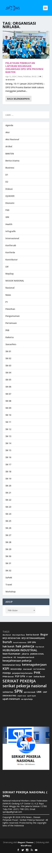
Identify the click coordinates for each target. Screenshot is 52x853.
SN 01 (8, 351)
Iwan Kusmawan (11, 653)
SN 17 (8, 464)
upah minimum (11, 698)
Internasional (12, 238)
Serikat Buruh (39, 677)
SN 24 (8, 514)
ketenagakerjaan (34, 664)
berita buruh (32, 634)
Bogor (44, 634)
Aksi (7, 132)
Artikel (8, 146)
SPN (18, 691)
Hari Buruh (40, 647)
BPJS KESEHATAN (11, 638)
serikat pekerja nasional (25, 685)
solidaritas (8, 692)
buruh (7, 642)
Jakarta (25, 654)
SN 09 (8, 408)
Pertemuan (11, 323)
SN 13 (8, 436)
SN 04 (8, 372)
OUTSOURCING (39, 669)
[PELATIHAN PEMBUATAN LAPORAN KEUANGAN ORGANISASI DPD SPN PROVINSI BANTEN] (26, 45)
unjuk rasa (21, 696)
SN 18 (8, 471)
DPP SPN (32, 642)
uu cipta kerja (26, 699)
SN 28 (8, 542)
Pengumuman (12, 316)
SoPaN (8, 577)
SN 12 (8, 429)
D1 (6, 174)
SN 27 (8, 535)
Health (8, 224)
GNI (7, 217)
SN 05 (8, 379)
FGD (7, 210)
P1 (6, 302)
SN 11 (8, 422)
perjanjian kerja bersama (22, 673)
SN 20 (8, 485)
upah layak (31, 696)
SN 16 (8, 457)
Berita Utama (12, 160)
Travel (8, 584)
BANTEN (9, 153)
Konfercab (10, 245)
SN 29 (8, 549)
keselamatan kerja (12, 665)
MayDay (9, 273)
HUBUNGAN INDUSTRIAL (20, 650)
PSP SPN (20, 676)
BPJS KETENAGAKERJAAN (33, 638)
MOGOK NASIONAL (14, 280)
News (20, 76)
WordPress (26, 845)
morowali (27, 669)
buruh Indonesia (19, 642)
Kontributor (11, 259)
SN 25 (8, 521)
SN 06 (8, 386)
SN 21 (8, 492)
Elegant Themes (25, 842)
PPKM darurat (8, 677)
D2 (6, 181)
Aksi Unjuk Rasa (18, 635)
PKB (7, 330)
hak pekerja (25, 646)
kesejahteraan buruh (25, 657)
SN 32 (8, 570)
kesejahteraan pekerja (17, 660)
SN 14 (8, 443)
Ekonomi (9, 203)
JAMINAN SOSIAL (37, 654)
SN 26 (8, 528)
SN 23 (8, 506)
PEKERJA (7, 673)
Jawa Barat (7, 657)
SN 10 (8, 415)
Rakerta (9, 337)
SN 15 (8, 450)
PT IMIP (29, 677)
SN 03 (8, 365)
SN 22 (8, 499)
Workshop (10, 591)
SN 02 (34, 76)
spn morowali (29, 692)
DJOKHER (9, 196)
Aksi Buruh (7, 635)
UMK (39, 691)
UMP (45, 692)
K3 (15, 657)
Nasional (9, 287)
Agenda (9, 125)
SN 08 (8, 401)
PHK (37, 673)
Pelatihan (27, 76)
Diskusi (9, 189)
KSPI (6, 669)
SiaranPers (10, 344)
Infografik (10, 231)
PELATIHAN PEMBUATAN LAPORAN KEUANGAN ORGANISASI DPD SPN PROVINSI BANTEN (24, 67)
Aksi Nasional (12, 139)
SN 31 (8, 563)
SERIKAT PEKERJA (19, 680)
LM (6, 266)
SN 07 (8, 393)
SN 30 (8, 556)
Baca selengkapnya (18, 98)
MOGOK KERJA (16, 669)
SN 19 (8, 478)
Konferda (10, 252)
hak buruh (8, 646)
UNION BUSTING (9, 696)
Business (9, 167)
